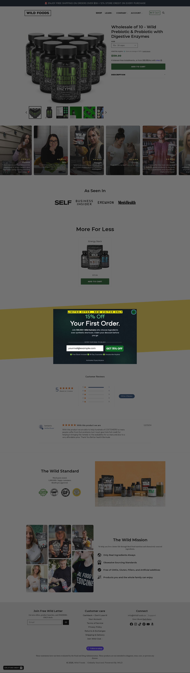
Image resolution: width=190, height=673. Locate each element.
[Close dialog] (134, 312)
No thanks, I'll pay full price (95, 360)
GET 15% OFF (114, 348)
